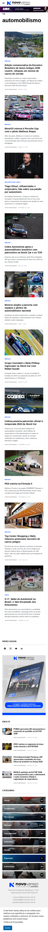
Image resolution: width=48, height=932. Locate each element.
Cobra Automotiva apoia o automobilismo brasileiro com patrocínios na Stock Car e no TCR (23, 250)
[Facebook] (4, 649)
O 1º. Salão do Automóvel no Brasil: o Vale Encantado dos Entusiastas (20, 602)
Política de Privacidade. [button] (13, 922)
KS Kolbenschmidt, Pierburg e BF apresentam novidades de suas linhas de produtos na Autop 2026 (28, 759)
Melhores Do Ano (10, 182)
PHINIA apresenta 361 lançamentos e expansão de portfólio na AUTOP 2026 (29, 731)
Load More (24, 632)
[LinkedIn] (21, 649)
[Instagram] (10, 649)
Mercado (7, 61)
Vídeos (18, 182)
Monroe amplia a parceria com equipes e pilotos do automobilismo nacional (21, 308)
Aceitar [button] (7, 928)
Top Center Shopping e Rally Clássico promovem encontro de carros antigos (22, 539)
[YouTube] (16, 649)
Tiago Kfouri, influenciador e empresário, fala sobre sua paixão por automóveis (23, 189)
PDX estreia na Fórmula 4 (18, 484)
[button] (3, 3)
